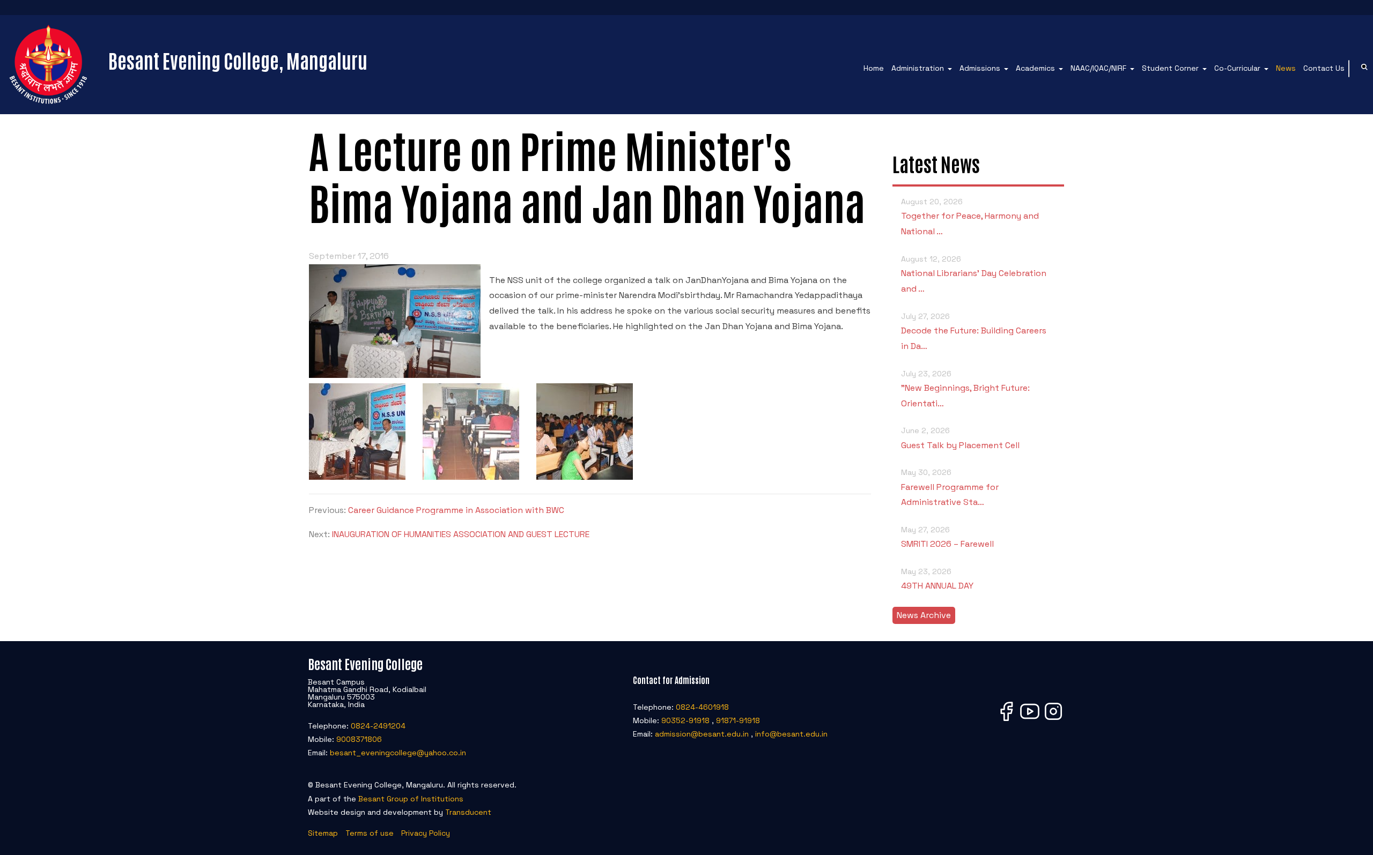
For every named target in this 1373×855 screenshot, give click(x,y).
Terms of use (369, 833)
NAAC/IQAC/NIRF (1098, 68)
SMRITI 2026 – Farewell (947, 537)
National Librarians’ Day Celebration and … (973, 274)
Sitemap (323, 833)
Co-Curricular (1237, 68)
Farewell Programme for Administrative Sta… (950, 487)
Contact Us (1324, 68)
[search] (1364, 68)
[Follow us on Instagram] (1053, 720)
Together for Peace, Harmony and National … (970, 217)
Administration (917, 68)
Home (873, 68)
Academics (1035, 68)
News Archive (924, 615)
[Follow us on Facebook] (1006, 720)
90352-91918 (685, 720)
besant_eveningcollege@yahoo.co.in (398, 752)
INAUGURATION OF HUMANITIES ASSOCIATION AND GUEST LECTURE (460, 534)
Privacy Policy (425, 833)
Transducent (468, 812)
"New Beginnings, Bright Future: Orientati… (965, 389)
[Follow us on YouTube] (1030, 720)
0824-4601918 (702, 707)
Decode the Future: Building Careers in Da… (973, 331)
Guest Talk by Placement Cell (960, 438)
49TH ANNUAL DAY (937, 579)
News (1286, 68)
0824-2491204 (378, 726)
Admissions (979, 68)
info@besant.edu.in (791, 734)
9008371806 (359, 739)
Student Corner (1170, 68)
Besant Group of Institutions (410, 799)
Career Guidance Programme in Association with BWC (456, 510)
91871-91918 (738, 720)
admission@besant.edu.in (702, 734)
